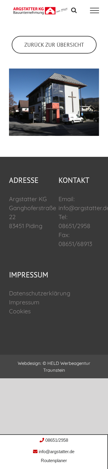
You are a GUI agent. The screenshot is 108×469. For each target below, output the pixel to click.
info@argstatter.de (56, 451)
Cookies (20, 311)
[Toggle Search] (74, 10)
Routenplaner (54, 460)
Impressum (24, 302)
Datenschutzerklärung (39, 293)
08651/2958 (56, 440)
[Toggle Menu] (94, 10)
